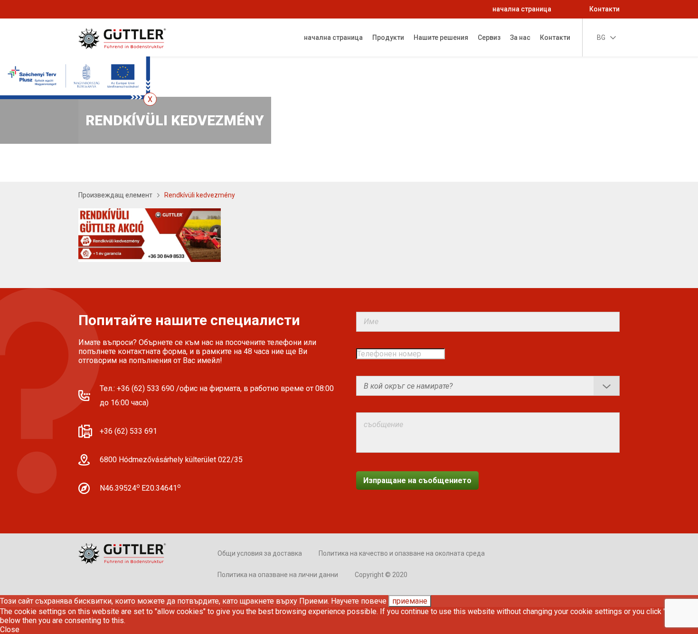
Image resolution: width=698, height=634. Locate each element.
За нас (520, 37)
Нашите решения (441, 37)
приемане (409, 601)
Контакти (604, 9)
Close (9, 629)
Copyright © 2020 (381, 574)
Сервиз (489, 37)
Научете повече (359, 601)
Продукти (388, 37)
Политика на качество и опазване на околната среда (402, 553)
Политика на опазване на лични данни (277, 574)
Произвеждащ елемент (115, 195)
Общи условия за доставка (259, 553)
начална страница (521, 9)
